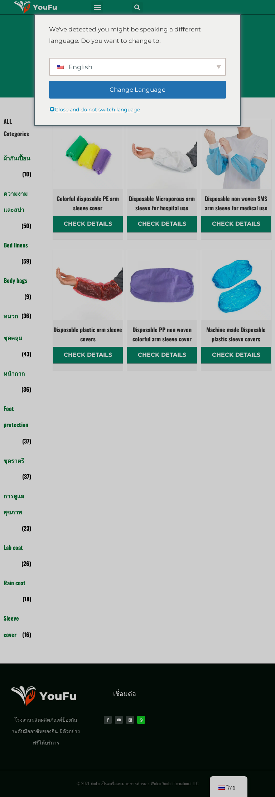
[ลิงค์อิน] (130, 720)
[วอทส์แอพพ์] (141, 720)
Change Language (137, 89)
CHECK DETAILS (88, 223)
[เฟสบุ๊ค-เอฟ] (108, 720)
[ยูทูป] (119, 720)
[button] (97, 7)
